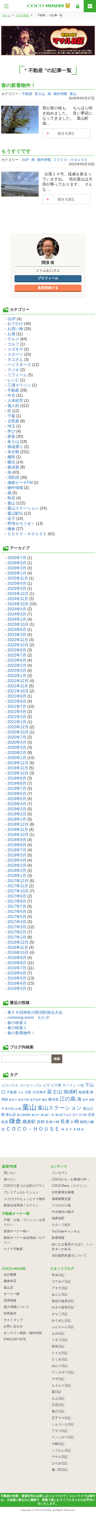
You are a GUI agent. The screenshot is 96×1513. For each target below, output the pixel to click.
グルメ (13, 339)
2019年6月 (16, 794)
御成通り (15, 447)
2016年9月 (16, 958)
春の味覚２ (17, 1023)
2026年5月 (16, 563)
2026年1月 (16, 573)
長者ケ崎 (52, 1122)
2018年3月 (16, 865)
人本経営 (15, 400)
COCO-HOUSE (42, 1510)
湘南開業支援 (61, 1199)
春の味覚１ (17, 1028)
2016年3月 (16, 988)
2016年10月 (18, 952)
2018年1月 (16, 876)
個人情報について (16, 1307)
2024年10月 (18, 604)
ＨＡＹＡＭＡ (72, 1129)
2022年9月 (16, 650)
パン (38, 1085)
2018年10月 (18, 835)
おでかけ (15, 324)
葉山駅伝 (15, 513)
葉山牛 (36, 1114)
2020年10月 (18, 732)
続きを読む (66, 133)
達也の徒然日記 (63, 1301)
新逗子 (13, 1099)
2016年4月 (16, 983)
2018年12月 (18, 824)
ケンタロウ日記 (63, 1372)
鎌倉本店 (10, 1281)
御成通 (84, 1092)
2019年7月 (16, 788)
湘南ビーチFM (20, 482)
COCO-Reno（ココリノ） (70, 1186)
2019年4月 (16, 804)
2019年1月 (16, 819)
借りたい (10, 1179)
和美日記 (58, 1346)
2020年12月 (18, 727)
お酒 (11, 334)
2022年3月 (16, 670)
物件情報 (60, 94)
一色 (80, 1085)
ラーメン (69, 1085)
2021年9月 (16, 696)
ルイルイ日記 (61, 1385)
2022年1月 (16, 676)
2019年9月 (16, 778)
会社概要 (10, 1274)
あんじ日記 (60, 1294)
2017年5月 (16, 917)
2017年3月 (16, 927)
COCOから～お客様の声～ (71, 1179)
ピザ (46, 1085)
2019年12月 (18, 763)
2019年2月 (16, 814)
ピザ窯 (56, 1085)
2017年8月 (16, 901)
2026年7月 (16, 558)
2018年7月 (16, 850)
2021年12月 (18, 681)
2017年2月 (16, 932)
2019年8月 (16, 783)
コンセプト (60, 1173)
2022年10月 (18, 645)
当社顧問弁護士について (69, 1255)
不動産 (27, 94)
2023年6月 (16, 629)
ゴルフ (13, 344)
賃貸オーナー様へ (16, 1231)
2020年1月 (16, 758)
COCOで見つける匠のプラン (24, 1186)
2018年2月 (16, 870)
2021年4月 (16, 712)
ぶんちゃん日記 (63, 1327)
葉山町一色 (47, 1114)
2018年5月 (16, 855)
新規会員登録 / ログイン (21, 1205)
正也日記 (58, 1405)
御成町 (71, 1091)
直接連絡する (48, 288)
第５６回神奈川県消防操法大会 (35, 1012)
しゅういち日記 (63, 1424)
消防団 (13, 477)
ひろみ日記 (60, 1463)
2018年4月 (16, 860)
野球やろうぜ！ (21, 524)
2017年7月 (16, 906)
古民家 (13, 421)
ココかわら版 (61, 1205)
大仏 (20, 1092)
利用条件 (10, 1313)
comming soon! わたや (28, 1017)
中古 (11, 395)
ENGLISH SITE (15, 1339)
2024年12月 (18, 594)
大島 (27, 1092)
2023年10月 (18, 624)
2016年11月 (17, 947)
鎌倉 (11, 529)
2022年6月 (16, 660)
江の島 (68, 1099)
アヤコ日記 (60, 1431)
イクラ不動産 (13, 1249)
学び (11, 431)
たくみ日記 (60, 1359)
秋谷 (11, 498)
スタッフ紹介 (61, 1225)
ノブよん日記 (61, 1450)
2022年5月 (16, 665)
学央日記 (58, 1275)
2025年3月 (16, 588)
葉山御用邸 (24, 1114)
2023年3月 (16, 635)
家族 (11, 436)
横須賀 (13, 467)
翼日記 (56, 1392)
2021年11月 (17, 686)
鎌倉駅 (29, 1121)
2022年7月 (16, 655)
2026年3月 (16, 568)
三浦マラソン (19, 385)
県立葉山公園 (13, 1108)
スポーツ (15, 354)
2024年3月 (16, 614)
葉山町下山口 (63, 1114)
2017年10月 (18, 891)
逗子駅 (83, 1114)
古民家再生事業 (63, 1192)
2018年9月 (16, 840)
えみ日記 (58, 1333)
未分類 (13, 452)
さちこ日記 (60, 1314)
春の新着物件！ (18, 85)
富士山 (40, 94)
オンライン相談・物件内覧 (23, 1333)
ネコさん (15, 359)
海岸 (85, 1099)
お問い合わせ (13, 1326)
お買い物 (15, 329)
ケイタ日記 (60, 1353)
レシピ (13, 380)
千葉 (11, 416)
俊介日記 (58, 1411)
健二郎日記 (60, 1469)
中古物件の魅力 (63, 1212)
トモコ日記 (60, 1340)
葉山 (73, 94)
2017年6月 (16, 911)
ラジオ (13, 370)
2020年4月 (16, 742)
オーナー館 (12, 1294)
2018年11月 (17, 829)
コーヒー (26, 1085)
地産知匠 (58, 1218)
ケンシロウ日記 (63, 1437)
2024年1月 (16, 619)
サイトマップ (13, 1320)
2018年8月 (16, 845)
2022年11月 (17, 640)
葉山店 (11, 1114)
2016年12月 (18, 942)
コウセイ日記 (61, 1281)
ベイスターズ (19, 365)
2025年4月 (16, 583)
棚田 (11, 457)
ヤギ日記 (58, 1379)
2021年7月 (16, 706)
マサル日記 (60, 1457)
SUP (25, 160)
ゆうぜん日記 (61, 1320)
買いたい (10, 1173)
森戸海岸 (35, 1099)
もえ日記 (58, 1398)
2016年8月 (16, 963)
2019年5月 (16, 799)
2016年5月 (16, 978)
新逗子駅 (23, 1099)
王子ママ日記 (61, 1418)
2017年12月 (18, 881)
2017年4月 (16, 922)
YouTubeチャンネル (66, 1231)
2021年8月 (16, 701)
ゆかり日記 (60, 1366)
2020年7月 (16, 737)
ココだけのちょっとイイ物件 (24, 1199)
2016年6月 (16, 973)
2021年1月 (16, 722)
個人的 (13, 406)
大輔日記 (58, 1444)
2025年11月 (17, 578)
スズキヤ (15, 349)
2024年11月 (17, 599)
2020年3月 (16, 747)
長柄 (41, 1121)
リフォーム (17, 375)
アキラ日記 (60, 1288)
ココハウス (9, 1085)
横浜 (11, 462)
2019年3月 (16, 809)
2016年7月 (16, 968)
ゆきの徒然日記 (63, 1307)
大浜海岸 (39, 1092)
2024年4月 (16, 609)
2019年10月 (18, 773)
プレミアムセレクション (21, 1192)
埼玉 (11, 426)
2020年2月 (16, 753)
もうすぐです (16, 151)
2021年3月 (16, 717)
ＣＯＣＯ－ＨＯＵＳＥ (70, 160)
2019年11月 (17, 768)
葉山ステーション (23, 508)
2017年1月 (16, 937)
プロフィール (48, 278)
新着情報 (58, 1238)
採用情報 (10, 1300)
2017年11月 (17, 886)
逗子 (11, 518)
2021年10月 (18, 691)
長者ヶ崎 (69, 1121)
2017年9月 (16, 896)
